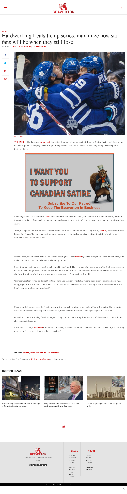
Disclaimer (72, 458)
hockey (26, 353)
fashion (102, 230)
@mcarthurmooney (39, 47)
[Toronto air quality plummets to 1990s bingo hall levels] (106, 388)
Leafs (47, 216)
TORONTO (19, 142)
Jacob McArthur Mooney (22, 47)
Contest (72, 455)
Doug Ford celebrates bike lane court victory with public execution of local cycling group (61, 404)
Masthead (89, 460)
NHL (48, 353)
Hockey (4, 31)
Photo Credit (18, 136)
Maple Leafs (45, 142)
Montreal (38, 327)
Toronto (55, 353)
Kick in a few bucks (40, 359)
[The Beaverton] (63, 8)
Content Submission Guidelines (89, 465)
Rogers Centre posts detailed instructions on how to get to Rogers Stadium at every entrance (21, 404)
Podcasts (89, 469)
